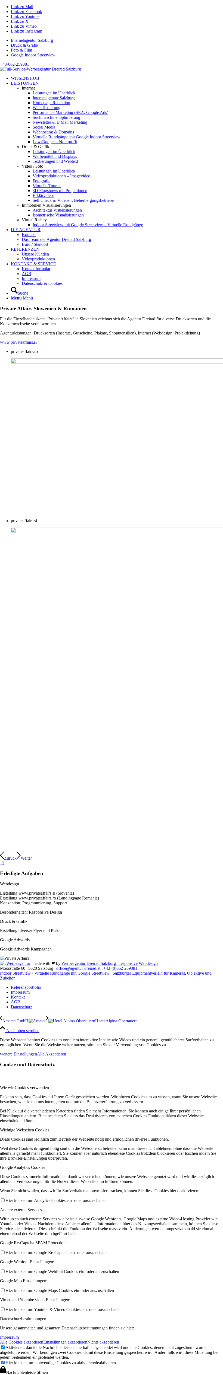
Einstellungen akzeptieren (65, 1342)
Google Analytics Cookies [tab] (22, 1167)
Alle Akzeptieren (51, 1054)
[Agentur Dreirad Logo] (40, 69)
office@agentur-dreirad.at (78, 968)
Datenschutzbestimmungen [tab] (23, 1318)
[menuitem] (117, 40)
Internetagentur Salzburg (32, 40)
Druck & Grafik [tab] (13, 921)
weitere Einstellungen (18, 1054)
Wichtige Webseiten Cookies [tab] (24, 1130)
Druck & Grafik (24, 45)
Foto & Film (21, 50)
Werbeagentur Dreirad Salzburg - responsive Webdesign (109, 963)
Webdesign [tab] (9, 884)
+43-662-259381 (14, 64)
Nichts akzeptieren (103, 1342)
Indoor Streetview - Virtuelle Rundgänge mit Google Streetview (55, 973)
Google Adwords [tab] (15, 939)
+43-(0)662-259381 (120, 968)
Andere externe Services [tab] (21, 1209)
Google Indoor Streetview (33, 55)
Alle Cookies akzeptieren (21, 1342)
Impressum (9, 1337)
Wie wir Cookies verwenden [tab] (24, 1087)
